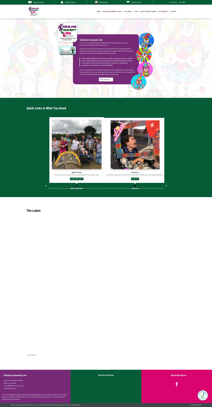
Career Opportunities (76, 178)
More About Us (105, 79)
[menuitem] (98, 11)
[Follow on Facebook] (176, 384)
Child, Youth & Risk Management (106, 331)
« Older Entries (31, 355)
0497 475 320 (19, 386)
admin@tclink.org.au (10, 388)
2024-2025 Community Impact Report (106, 343)
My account (173, 2)
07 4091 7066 (12, 383)
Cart (180, 2)
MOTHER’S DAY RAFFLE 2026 (106, 318)
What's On (135, 178)
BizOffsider (198, 405)
